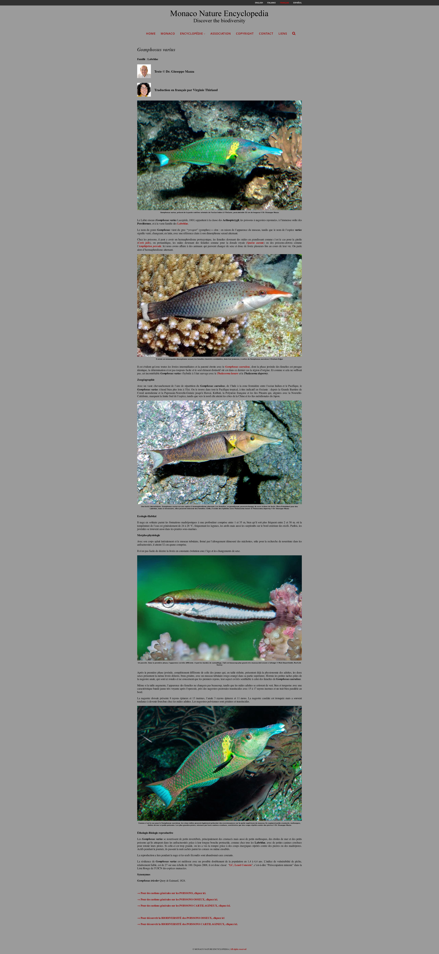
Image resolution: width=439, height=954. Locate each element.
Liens (282, 33)
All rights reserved (238, 949)
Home (151, 33)
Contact (266, 33)
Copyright (245, 33)
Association (220, 33)
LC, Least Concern (240, 865)
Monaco (168, 33)
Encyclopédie (191, 33)
